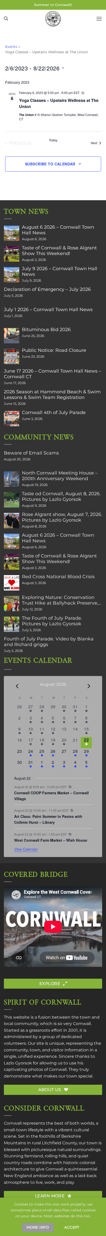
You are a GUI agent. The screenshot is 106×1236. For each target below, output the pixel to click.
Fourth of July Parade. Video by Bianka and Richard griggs (49, 641)
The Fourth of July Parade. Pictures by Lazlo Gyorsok (52, 621)
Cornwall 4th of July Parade (54, 412)
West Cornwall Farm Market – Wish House (50, 840)
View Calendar (26, 849)
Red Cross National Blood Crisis (58, 576)
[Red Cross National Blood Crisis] (11, 582)
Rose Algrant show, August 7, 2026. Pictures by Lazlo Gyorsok (62, 517)
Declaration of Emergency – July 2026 (47, 289)
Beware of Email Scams (31, 453)
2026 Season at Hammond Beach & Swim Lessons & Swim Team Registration (52, 394)
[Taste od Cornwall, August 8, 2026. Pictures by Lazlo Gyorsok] (11, 500)
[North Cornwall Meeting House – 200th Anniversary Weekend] (11, 479)
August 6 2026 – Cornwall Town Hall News (58, 230)
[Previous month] (17, 686)
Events (11, 46)
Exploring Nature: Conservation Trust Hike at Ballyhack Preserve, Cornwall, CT (60, 600)
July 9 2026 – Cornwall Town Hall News (59, 271)
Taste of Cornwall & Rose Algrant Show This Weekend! (59, 250)
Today (53, 140)
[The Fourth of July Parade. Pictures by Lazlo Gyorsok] (11, 624)
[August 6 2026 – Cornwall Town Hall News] (11, 233)
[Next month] (89, 686)
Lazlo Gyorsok (18, 1063)
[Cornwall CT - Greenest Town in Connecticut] (53, 19)
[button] (6, 19)
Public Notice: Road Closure (54, 350)
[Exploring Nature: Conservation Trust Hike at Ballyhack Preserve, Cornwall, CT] (11, 603)
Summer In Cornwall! (53, 5)
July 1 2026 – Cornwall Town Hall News (48, 309)
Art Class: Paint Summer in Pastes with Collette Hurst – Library (48, 819)
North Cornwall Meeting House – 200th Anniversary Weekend (60, 475)
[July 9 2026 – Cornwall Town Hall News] (11, 274)
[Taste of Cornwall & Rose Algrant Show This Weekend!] (11, 254)
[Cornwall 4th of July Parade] (11, 418)
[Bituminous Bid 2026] (11, 335)
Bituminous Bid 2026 (46, 329)
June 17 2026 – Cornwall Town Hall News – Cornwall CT (52, 373)
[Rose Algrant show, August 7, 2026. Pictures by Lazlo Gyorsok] (11, 520)
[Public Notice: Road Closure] (11, 356)
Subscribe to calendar (50, 163)
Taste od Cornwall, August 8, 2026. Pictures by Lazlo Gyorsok (61, 496)
